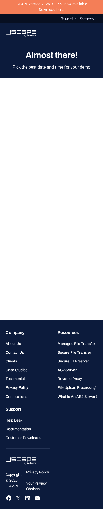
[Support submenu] (75, 19)
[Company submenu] (96, 19)
